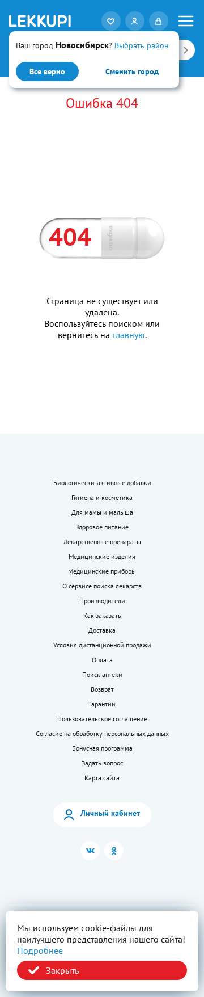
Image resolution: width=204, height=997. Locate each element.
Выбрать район (141, 45)
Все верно (47, 71)
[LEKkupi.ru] (40, 21)
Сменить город (132, 71)
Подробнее (40, 950)
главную (128, 334)
